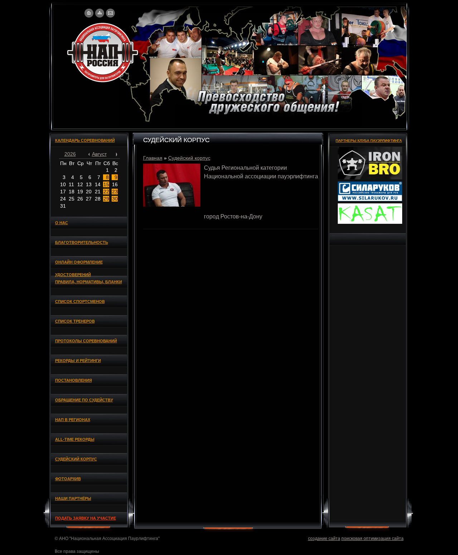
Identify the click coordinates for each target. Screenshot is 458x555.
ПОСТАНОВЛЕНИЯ (73, 380)
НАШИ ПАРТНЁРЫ (73, 498)
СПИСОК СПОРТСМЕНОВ (80, 301)
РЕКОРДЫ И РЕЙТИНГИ (78, 360)
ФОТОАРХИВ (68, 479)
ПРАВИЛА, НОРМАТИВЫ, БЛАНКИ (88, 282)
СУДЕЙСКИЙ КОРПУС (76, 459)
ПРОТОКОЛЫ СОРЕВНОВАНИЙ (86, 341)
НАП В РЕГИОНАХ (72, 420)
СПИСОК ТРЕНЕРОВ (75, 321)
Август (99, 154)
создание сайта (324, 538)
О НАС (61, 223)
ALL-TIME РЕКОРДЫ (74, 439)
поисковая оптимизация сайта (372, 538)
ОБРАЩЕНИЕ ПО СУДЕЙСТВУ (84, 400)
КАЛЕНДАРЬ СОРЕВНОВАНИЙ (85, 140)
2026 (70, 154)
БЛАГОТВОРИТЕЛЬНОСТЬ (81, 242)
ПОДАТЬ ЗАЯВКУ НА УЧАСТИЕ (85, 518)
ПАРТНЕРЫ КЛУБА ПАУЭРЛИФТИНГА (369, 141)
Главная (152, 158)
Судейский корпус (189, 158)
